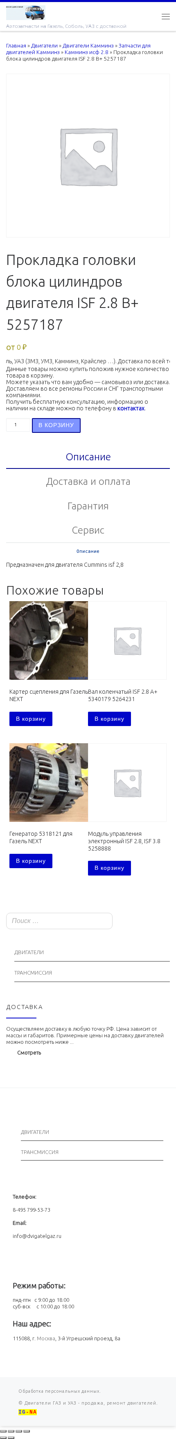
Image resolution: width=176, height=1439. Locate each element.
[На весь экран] (11, 1431)
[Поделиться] (19, 1431)
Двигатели (44, 46)
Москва (46, 1338)
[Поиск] (161, 921)
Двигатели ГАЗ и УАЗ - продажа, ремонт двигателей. (90, 1403)
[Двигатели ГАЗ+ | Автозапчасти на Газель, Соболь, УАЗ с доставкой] (25, 11)
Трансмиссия (33, 973)
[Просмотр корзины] (149, 16)
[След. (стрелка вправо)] (11, 1438)
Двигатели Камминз (88, 46)
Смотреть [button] (29, 1052)
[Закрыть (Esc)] (26, 1431)
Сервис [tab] (88, 530)
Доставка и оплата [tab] (88, 481)
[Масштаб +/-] (3, 1431)
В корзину (56, 425)
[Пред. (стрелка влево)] (3, 1438)
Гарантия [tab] (88, 505)
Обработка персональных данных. (59, 1391)
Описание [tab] (88, 456)
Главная (16, 46)
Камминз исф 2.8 (86, 52)
